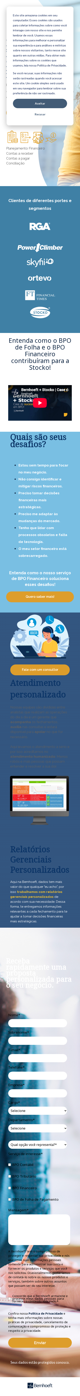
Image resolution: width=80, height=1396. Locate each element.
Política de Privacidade (46, 1313)
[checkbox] (39, 1183)
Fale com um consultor (40, 670)
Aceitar (40, 103)
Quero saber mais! (40, 597)
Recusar (40, 114)
